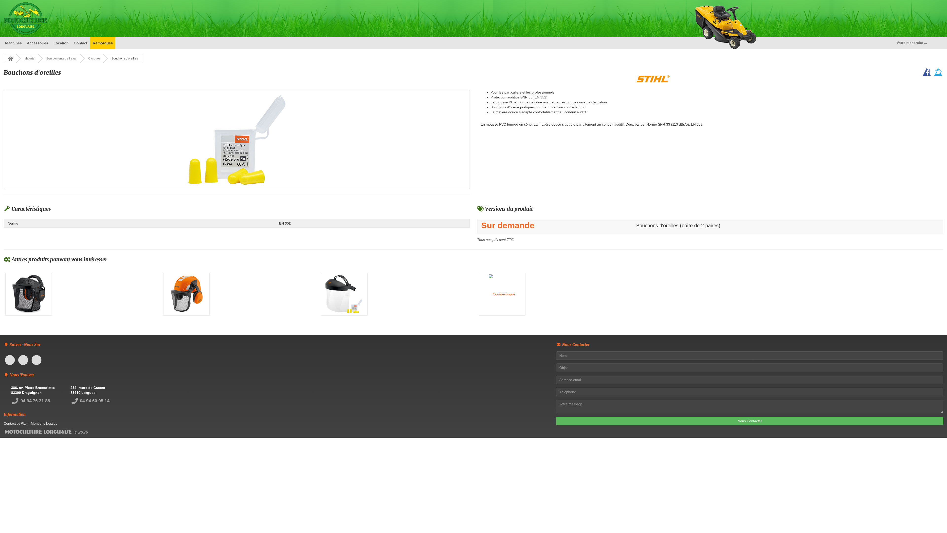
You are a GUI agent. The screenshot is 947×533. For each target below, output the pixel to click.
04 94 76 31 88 (34, 400)
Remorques (103, 43)
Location (61, 43)
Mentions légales (44, 423)
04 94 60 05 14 (94, 400)
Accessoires (37, 43)
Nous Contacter (750, 421)
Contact (80, 43)
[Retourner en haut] (933, 519)
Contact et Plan (16, 423)
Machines (13, 43)
